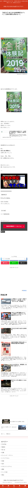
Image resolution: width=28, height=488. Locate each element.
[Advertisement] (14, 26)
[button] (25, 259)
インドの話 (4, 472)
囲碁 (3, 469)
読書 (3, 452)
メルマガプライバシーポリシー (21, 483)
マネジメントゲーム (7, 466)
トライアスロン (6, 458)
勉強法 (3, 231)
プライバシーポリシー (7, 482)
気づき (3, 449)
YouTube (4, 444)
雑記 (3, 474)
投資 (3, 460)
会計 (3, 463)
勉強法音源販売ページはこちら (14, 226)
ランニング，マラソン (7, 455)
